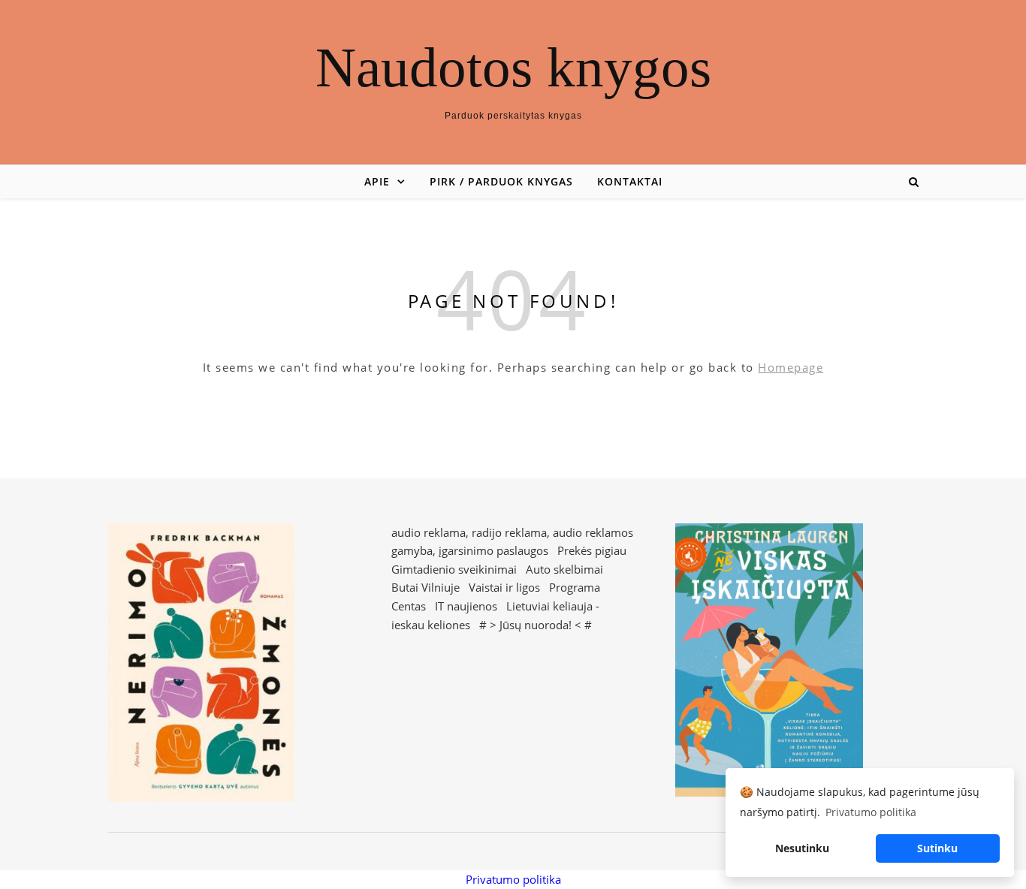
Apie (377, 181)
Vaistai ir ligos (504, 587)
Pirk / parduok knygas (501, 181)
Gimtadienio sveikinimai (454, 569)
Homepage (790, 367)
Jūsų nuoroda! (535, 624)
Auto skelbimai (564, 569)
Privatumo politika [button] (870, 812)
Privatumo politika (513, 879)
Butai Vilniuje (425, 587)
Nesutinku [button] (802, 848)
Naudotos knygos (513, 67)
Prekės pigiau (591, 550)
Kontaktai (629, 181)
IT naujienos (466, 605)
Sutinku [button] (937, 848)
